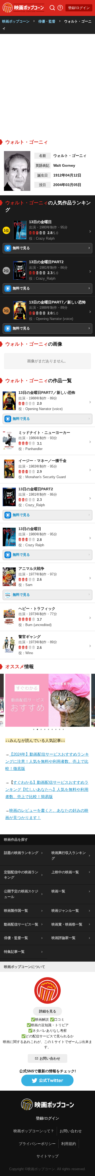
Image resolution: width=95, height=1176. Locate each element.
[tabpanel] (47, 700)
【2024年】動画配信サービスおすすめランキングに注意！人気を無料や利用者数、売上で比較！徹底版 (47, 761)
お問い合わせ (50, 1058)
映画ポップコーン (16, 21)
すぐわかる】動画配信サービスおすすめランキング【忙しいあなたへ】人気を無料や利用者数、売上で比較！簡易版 (46, 789)
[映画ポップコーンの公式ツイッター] (47, 1080)
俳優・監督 (46, 21)
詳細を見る (47, 1011)
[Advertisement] (47, 84)
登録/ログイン (79, 8)
